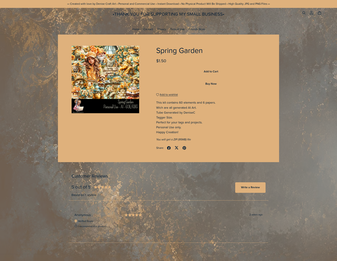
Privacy (161, 29)
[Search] (304, 13)
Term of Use (177, 29)
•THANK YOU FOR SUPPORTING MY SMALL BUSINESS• (168, 14)
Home (135, 29)
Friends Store (197, 29)
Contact (148, 29)
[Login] (311, 12)
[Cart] (321, 13)
